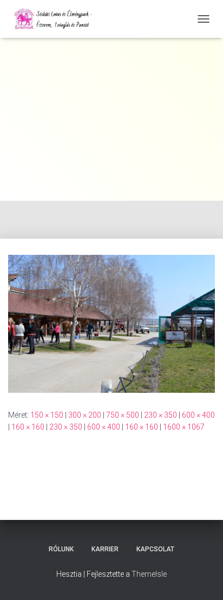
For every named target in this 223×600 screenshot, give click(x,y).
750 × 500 (122, 415)
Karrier (105, 549)
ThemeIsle (149, 574)
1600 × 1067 (184, 427)
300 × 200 (84, 415)
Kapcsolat (155, 549)
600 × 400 (198, 415)
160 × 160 (27, 427)
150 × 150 (46, 415)
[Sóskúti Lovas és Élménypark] (58, 18)
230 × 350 (160, 415)
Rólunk (61, 549)
